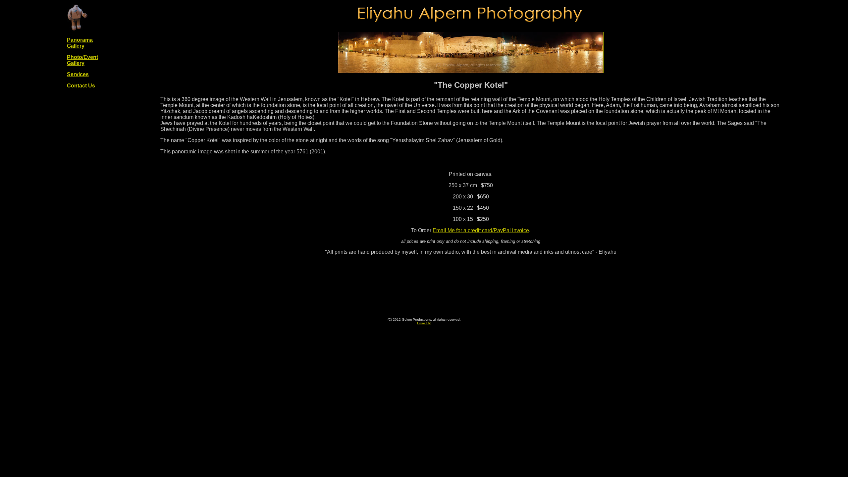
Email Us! (424, 323)
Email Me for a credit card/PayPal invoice (481, 230)
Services (78, 74)
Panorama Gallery (80, 43)
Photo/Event (82, 57)
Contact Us (81, 85)
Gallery (75, 63)
